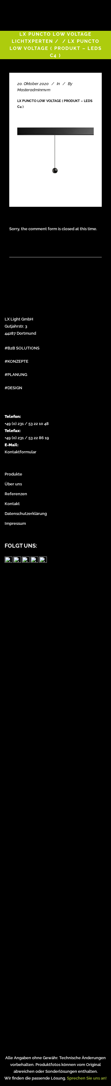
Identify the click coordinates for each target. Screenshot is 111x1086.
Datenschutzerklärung (26, 513)
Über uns (13, 484)
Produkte (13, 474)
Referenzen (16, 494)
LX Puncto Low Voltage (55, 34)
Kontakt (12, 503)
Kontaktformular (20, 452)
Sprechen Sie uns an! (87, 1078)
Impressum (15, 523)
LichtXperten (32, 41)
